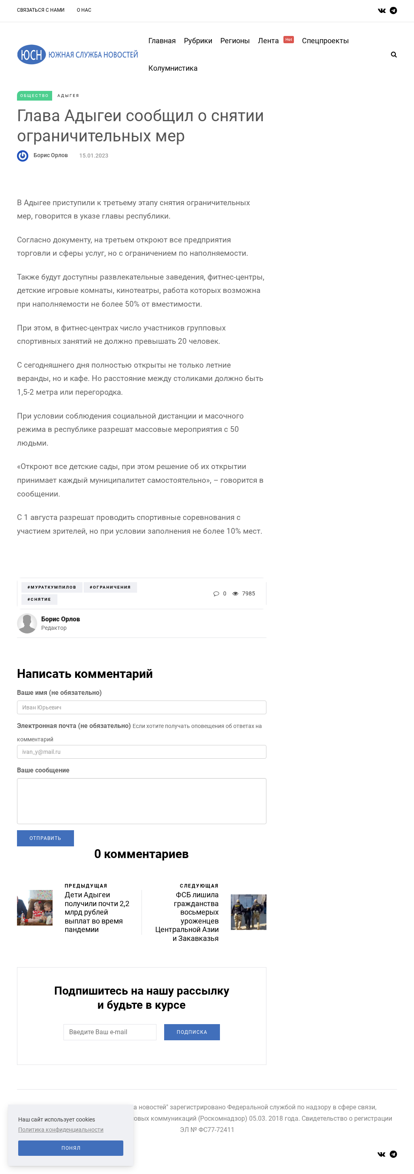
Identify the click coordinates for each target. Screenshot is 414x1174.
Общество (34, 95)
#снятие (39, 599)
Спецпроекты (325, 40)
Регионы (235, 40)
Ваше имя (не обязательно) (59, 692)
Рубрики (198, 40)
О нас (84, 10)
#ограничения (110, 587)
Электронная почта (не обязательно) (74, 726)
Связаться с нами (41, 10)
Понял (70, 1148)
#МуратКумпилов (51, 587)
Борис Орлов (51, 155)
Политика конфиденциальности (61, 1129)
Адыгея (68, 95)
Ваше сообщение (43, 770)
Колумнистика (173, 68)
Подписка (192, 1032)
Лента (275, 40)
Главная (162, 40)
